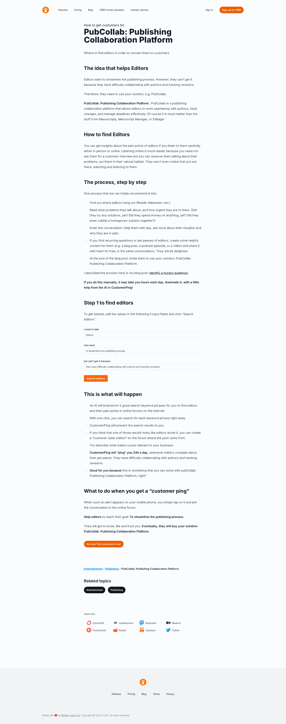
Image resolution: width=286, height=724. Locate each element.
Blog (90, 9)
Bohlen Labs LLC (70, 715)
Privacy (170, 694)
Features (63, 9)
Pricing (78, 9)
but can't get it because (97, 361)
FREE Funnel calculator (112, 9)
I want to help (91, 329)
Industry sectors (139, 9)
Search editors (96, 378)
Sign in (209, 9)
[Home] (45, 10)
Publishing (117, 589)
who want (89, 345)
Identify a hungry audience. (169, 273)
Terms (156, 694)
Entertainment (95, 589)
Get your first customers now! (104, 544)
